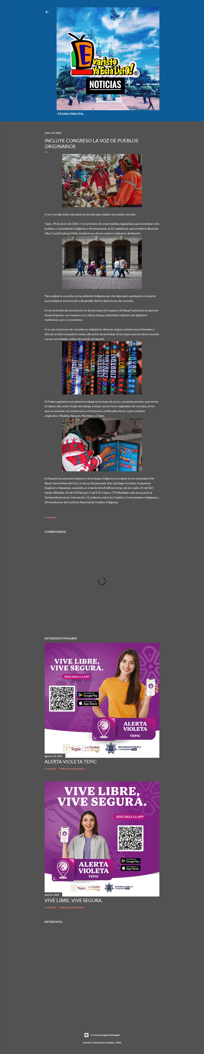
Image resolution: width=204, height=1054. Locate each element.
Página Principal (71, 113)
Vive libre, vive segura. (73, 900)
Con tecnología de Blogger (105, 1034)
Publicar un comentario (71, 768)
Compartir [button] (50, 517)
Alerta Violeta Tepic (71, 761)
